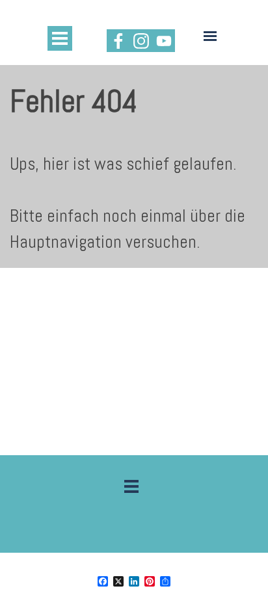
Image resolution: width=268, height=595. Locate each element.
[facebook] (118, 40)
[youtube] (163, 40)
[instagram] (140, 40)
